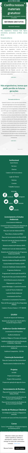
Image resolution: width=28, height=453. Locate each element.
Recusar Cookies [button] (8, 448)
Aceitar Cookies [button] (20, 448)
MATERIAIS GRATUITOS (14, 22)
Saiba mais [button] (17, 443)
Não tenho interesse (14, 26)
